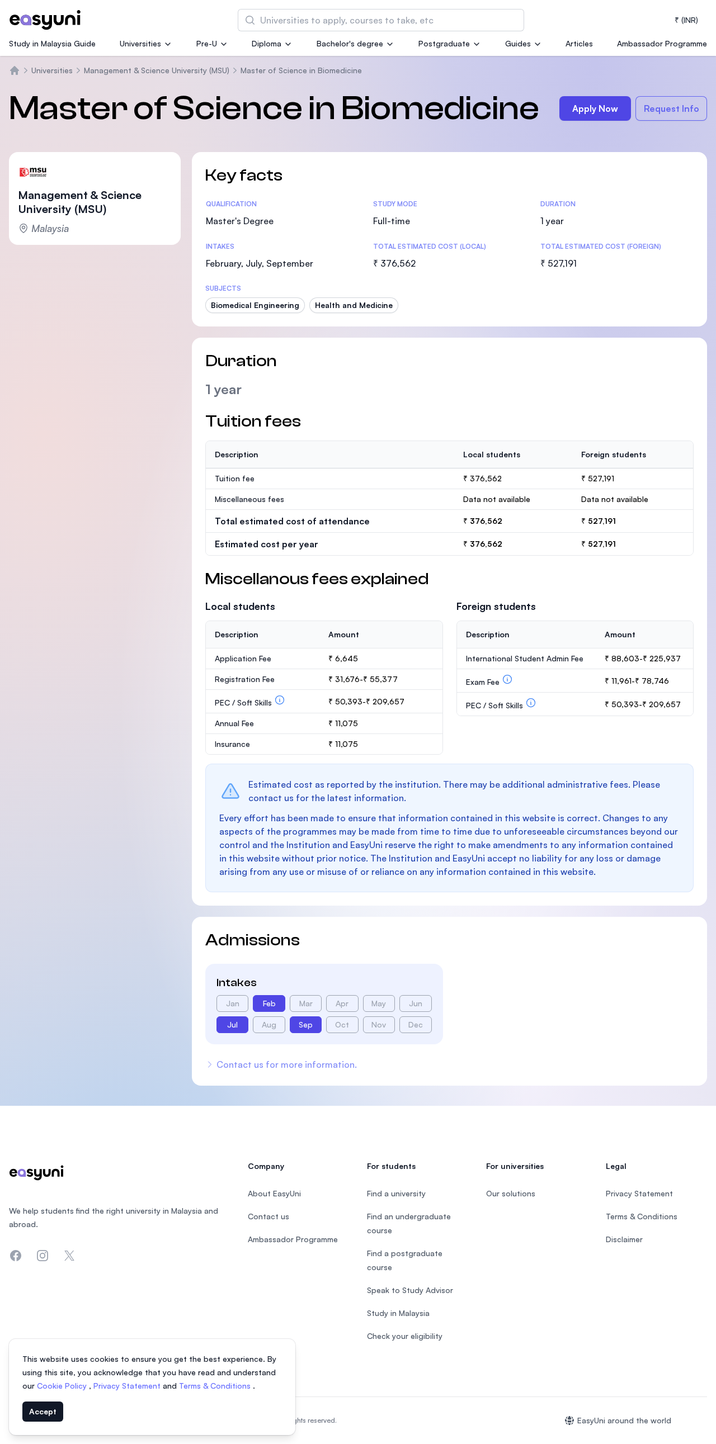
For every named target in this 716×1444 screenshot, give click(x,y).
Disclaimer (624, 1239)
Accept (42, 1411)
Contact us (268, 1216)
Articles (579, 43)
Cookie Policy (63, 1385)
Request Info (671, 108)
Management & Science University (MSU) (156, 70)
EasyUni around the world (624, 1420)
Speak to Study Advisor (410, 1290)
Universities (140, 43)
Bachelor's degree (350, 43)
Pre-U (206, 43)
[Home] (14, 70)
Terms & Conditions (216, 1385)
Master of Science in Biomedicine (301, 70)
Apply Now (595, 108)
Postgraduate (444, 43)
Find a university (396, 1193)
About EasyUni (274, 1193)
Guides (518, 43)
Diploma (266, 43)
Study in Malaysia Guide (52, 43)
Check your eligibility (404, 1336)
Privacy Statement (128, 1385)
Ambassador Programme (662, 43)
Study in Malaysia (398, 1313)
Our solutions (510, 1193)
